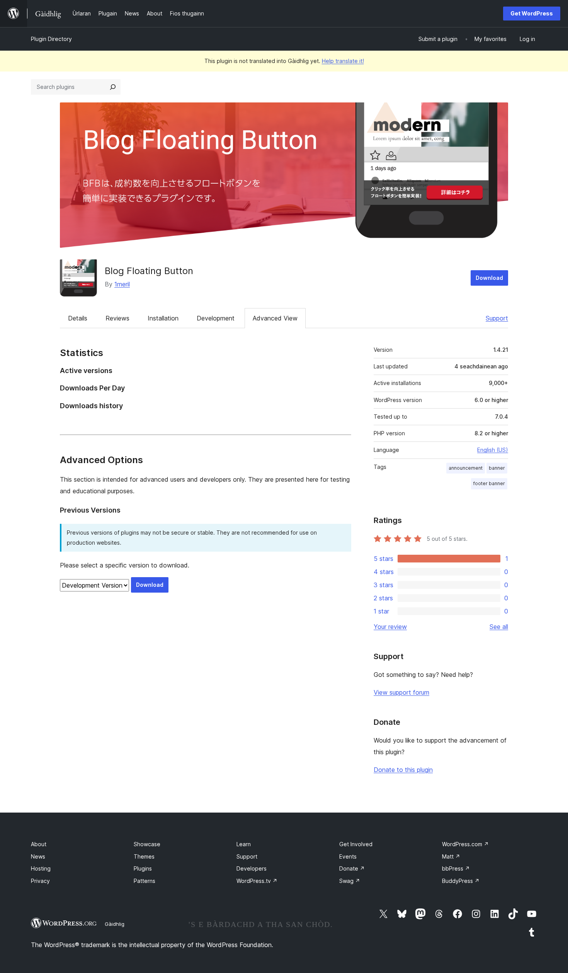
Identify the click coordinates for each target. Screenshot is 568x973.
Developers (251, 868)
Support (497, 318)
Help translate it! (343, 61)
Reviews (117, 318)
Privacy (40, 881)
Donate (352, 868)
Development (216, 318)
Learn (243, 844)
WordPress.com (465, 844)
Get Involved (355, 844)
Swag (349, 881)
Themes (144, 856)
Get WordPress (531, 13)
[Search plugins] (113, 87)
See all (499, 626)
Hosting (41, 868)
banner (497, 468)
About (38, 844)
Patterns (144, 881)
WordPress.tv (256, 881)
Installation (163, 318)
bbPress (456, 868)
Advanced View (275, 318)
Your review (390, 626)
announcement (466, 468)
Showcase (147, 844)
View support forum (401, 692)
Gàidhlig (114, 924)
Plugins (143, 868)
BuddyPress (461, 881)
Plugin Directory (51, 39)
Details (77, 318)
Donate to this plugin (403, 770)
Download (489, 277)
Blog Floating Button (149, 270)
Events (348, 856)
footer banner (489, 483)
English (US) (492, 449)
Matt (451, 856)
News (38, 856)
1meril (122, 284)
